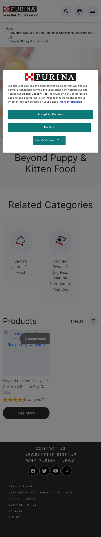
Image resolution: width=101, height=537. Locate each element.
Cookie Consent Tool (49, 140)
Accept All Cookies (50, 114)
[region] (51, 111)
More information (71, 101)
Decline (49, 127)
